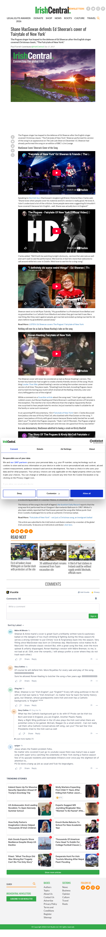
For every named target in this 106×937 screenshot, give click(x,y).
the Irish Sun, (34, 198)
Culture (66, 897)
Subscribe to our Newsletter (21, 898)
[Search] (98, 18)
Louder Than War (30, 384)
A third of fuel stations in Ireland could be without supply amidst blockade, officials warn (80, 568)
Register (48, 914)
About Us (48, 894)
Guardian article (45, 397)
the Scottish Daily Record (68, 504)
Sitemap (47, 917)
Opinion (66, 894)
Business (66, 890)
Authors (47, 887)
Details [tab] (40, 449)
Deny (19, 493)
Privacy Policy (50, 904)
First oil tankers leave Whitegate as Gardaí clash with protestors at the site (23, 566)
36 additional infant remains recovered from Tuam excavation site (52, 566)
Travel (65, 900)
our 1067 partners (19, 462)
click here (68, 524)
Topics (47, 890)
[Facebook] (88, 9)
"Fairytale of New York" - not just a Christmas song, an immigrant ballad (60, 517)
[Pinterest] (103, 9)
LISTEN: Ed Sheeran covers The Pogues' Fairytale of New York (56, 324)
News (65, 887)
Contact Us (49, 897)
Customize (51, 493)
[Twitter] (93, 9)
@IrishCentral (37, 46)
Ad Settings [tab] (66, 449)
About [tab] (92, 449)
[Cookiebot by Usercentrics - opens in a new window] (91, 442)
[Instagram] (98, 9)
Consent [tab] (14, 449)
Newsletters (76, 8)
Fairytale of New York (63, 412)
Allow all (87, 493)
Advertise (48, 900)
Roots (65, 904)
